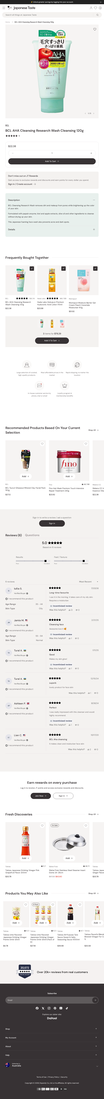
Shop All (92, 430)
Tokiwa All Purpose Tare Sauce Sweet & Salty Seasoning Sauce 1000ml (68, 937)
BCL (7, 125)
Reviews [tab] (13, 535)
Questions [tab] (32, 535)
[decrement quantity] (12, 153)
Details (11, 229)
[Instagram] (49, 1008)
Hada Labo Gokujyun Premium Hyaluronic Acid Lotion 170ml (50, 303)
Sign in (52, 523)
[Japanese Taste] (21, 8)
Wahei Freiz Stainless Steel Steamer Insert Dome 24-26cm (67, 871)
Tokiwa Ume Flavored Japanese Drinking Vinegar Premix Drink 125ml (15, 937)
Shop (7, 1029)
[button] (12, 135)
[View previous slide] (85, 113)
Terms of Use (41, 1077)
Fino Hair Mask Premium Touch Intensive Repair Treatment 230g (66, 489)
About (8, 1046)
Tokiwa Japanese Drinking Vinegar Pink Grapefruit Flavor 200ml (22, 871)
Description (14, 200)
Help (7, 1055)
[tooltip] (61, 606)
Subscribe (95, 1000)
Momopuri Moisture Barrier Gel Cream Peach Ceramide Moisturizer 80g (82, 305)
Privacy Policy (53, 1077)
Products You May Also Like (26, 893)
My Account (10, 1037)
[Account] (91, 8)
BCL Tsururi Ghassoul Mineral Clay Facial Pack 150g (25, 489)
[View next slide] (93, 113)
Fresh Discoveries (18, 814)
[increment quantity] (91, 153)
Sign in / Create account (20, 184)
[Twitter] (43, 1008)
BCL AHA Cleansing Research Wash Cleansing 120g (18, 303)
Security (64, 1077)
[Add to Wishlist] (95, 29)
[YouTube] (61, 1008)
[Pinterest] (55, 1008)
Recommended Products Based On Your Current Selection (42, 430)
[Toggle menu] (3, 8)
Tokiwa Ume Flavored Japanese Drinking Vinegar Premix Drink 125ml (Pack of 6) (42, 938)
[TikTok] (67, 1008)
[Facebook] (37, 1008)
